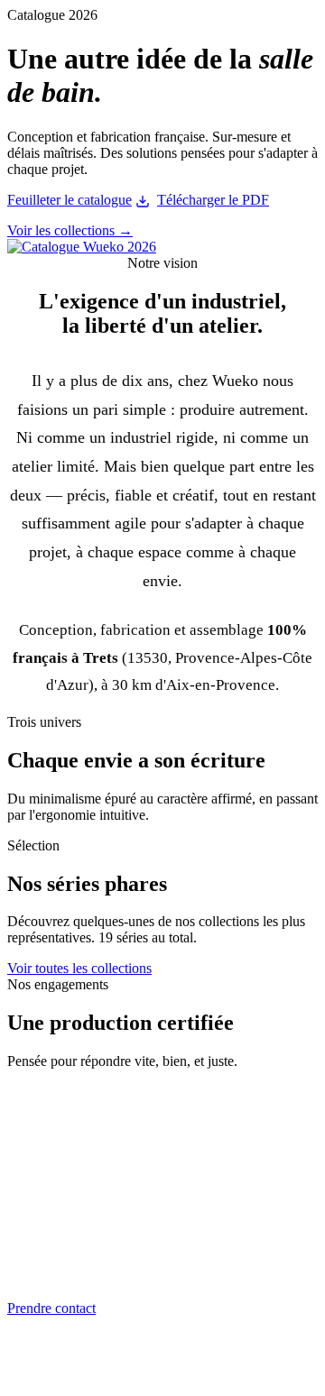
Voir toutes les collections (79, 968)
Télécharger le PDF (213, 199)
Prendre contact (51, 1308)
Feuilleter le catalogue (69, 199)
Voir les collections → (70, 230)
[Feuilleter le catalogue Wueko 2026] (81, 246)
